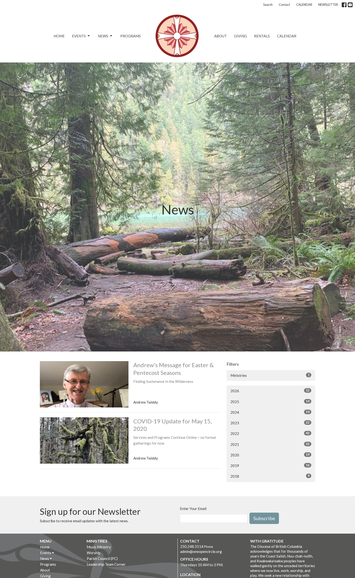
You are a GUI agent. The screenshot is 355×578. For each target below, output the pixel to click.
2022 (270, 433)
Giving (240, 36)
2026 (270, 390)
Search (268, 5)
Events (79, 36)
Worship (93, 552)
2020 (270, 455)
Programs (130, 36)
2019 (270, 465)
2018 (270, 476)
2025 (270, 401)
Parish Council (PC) (102, 558)
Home (59, 36)
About (220, 36)
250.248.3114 (191, 546)
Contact (284, 5)
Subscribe (264, 518)
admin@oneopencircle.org (201, 551)
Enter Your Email (193, 508)
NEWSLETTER (328, 5)
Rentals (262, 36)
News (103, 36)
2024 (270, 412)
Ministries (270, 375)
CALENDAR (304, 5)
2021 (270, 444)
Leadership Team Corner (106, 564)
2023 (270, 422)
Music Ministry (99, 547)
